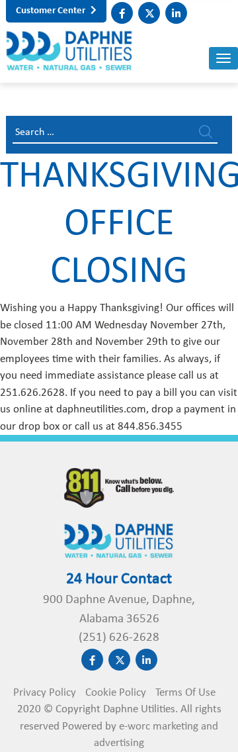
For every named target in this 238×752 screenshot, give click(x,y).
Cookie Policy (115, 692)
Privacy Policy (44, 692)
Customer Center (51, 11)
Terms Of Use (185, 692)
